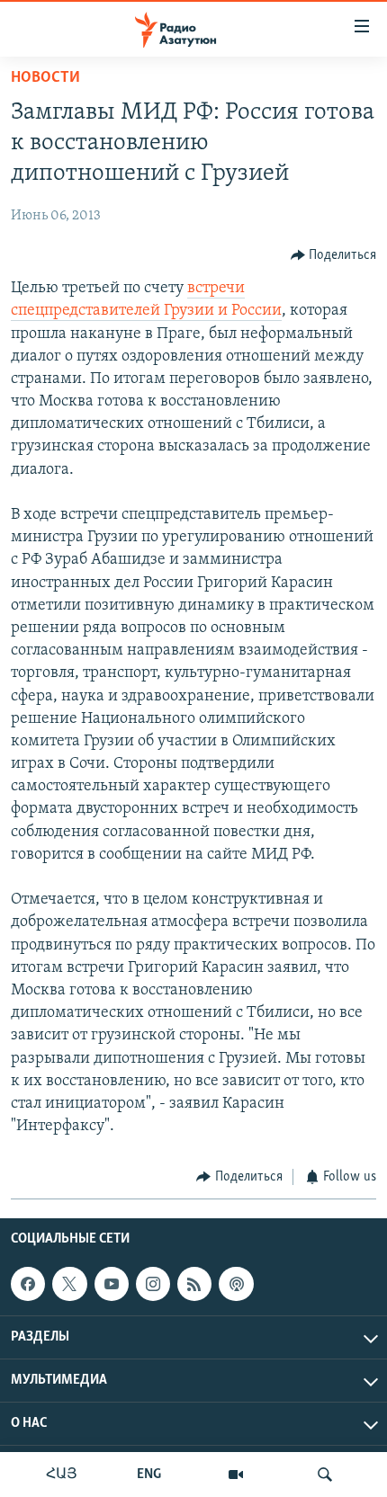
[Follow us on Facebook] (28, 1284)
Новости (45, 78)
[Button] (334, 255)
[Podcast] (236, 1284)
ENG (149, 1474)
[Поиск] (325, 1474)
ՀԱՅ (61, 1474)
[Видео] (236, 1474)
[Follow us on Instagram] (153, 1284)
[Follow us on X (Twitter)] (69, 1284)
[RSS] (194, 1284)
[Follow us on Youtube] (111, 1284)
